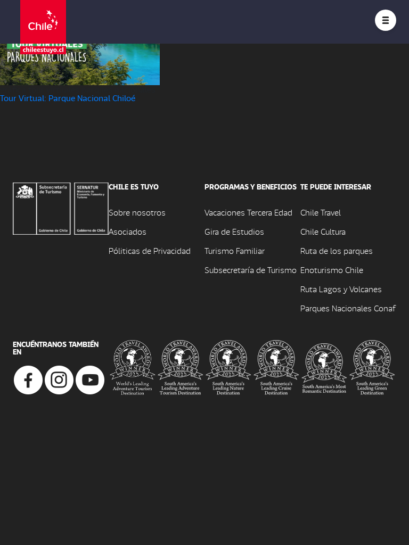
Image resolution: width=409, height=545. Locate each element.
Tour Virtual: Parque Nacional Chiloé (67, 97)
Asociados (127, 231)
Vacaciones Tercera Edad (248, 212)
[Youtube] (90, 378)
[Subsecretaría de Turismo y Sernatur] (61, 207)
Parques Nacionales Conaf (347, 307)
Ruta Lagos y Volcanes (341, 288)
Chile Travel (320, 212)
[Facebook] (28, 378)
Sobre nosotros (137, 212)
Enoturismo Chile (331, 269)
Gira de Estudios (234, 231)
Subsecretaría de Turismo (250, 269)
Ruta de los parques (336, 250)
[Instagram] (59, 378)
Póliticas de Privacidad (150, 250)
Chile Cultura (323, 231)
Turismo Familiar (234, 250)
